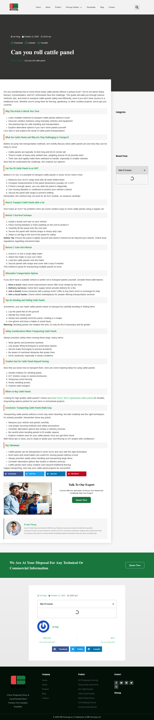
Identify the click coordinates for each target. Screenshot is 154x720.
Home (38, 7)
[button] (137, 7)
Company (46, 674)
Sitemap (117, 692)
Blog (102, 7)
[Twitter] (131, 683)
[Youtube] (121, 683)
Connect (117, 674)
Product (58, 7)
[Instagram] (116, 687)
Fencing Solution (72, 7)
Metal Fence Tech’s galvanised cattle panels (72, 398)
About (48, 7)
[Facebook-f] (116, 683)
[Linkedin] (126, 683)
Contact (112, 7)
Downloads (91, 7)
